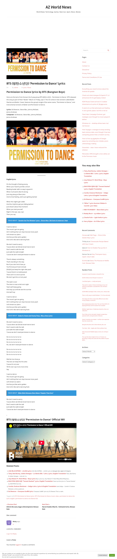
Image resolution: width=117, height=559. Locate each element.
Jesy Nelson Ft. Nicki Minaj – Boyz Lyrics (22, 479)
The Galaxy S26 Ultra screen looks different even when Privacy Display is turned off (95, 299)
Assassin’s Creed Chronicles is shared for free (93, 274)
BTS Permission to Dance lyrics (24, 496)
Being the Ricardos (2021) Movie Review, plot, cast (94, 324)
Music (29, 87)
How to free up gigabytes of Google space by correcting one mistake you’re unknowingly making (95, 141)
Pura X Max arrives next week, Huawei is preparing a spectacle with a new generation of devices (94, 315)
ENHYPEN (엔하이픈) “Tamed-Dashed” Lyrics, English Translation (30, 481)
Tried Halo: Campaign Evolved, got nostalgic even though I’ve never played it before (96, 116)
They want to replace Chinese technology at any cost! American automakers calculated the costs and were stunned (94, 286)
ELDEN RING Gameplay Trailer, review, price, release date (96, 291)
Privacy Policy (86, 73)
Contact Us (86, 66)
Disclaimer (85, 70)
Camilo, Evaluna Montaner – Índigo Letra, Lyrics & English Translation (32, 486)
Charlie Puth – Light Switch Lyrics (95, 217)
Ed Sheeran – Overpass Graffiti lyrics (20, 491)
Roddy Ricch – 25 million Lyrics (94, 213)
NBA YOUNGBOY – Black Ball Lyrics (96, 210)
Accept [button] (112, 555)
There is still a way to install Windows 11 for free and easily (96, 295)
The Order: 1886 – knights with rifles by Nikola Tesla (94, 328)
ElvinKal (84, 260)
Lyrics (25, 87)
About (84, 62)
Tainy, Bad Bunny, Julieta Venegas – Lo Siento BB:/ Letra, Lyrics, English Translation (37, 473)
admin (16, 87)
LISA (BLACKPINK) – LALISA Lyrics (19, 471)
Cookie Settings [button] (103, 555)
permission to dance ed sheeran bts (26, 498)
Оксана (84, 235)
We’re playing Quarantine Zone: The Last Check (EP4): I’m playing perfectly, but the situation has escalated (95, 304)
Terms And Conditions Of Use (92, 77)
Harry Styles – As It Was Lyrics (94, 221)
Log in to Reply (12, 534)
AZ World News (58, 7)
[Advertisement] (58, 33)
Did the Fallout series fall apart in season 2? (92, 277)
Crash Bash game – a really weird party (91, 281)
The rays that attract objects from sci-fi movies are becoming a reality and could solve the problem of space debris (95, 338)
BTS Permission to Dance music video (47, 496)
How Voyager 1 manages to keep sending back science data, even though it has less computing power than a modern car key (96, 132)
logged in (18, 545)
